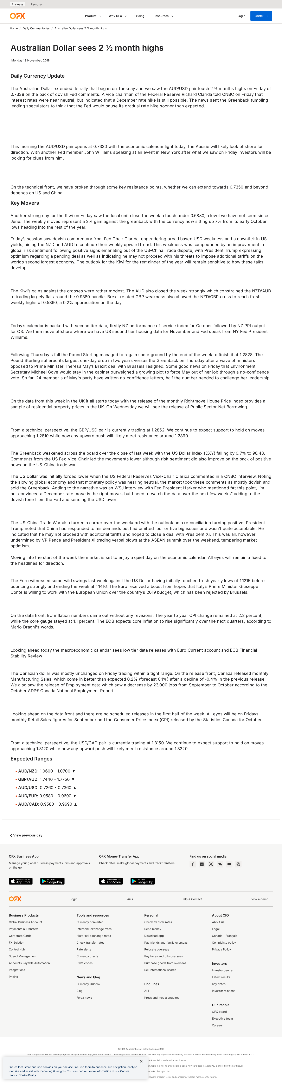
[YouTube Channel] (229, 864)
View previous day (27, 835)
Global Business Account (25, 922)
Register (258, 15)
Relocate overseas (156, 949)
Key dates (218, 984)
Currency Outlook (88, 984)
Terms (213, 1077)
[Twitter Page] (211, 864)
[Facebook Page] (193, 864)
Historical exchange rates (94, 935)
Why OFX (115, 16)
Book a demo (259, 899)
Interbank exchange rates (94, 929)
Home (14, 28)
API (146, 990)
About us (218, 922)
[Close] (141, 1061)
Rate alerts (84, 949)
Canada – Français (224, 935)
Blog (80, 990)
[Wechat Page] (220, 864)
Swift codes (84, 963)
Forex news (84, 997)
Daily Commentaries (36, 28)
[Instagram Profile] (238, 864)
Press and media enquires (161, 997)
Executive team (222, 1018)
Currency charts (87, 956)
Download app (154, 935)
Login (73, 899)
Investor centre (222, 970)
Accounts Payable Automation (29, 963)
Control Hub (17, 949)
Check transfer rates (90, 942)
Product (90, 16)
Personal (36, 4)
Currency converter (90, 922)
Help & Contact (191, 899)
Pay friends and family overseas (165, 942)
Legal (215, 929)
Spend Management (23, 956)
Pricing (139, 16)
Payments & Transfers (23, 929)
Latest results (221, 977)
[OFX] (17, 16)
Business (17, 4)
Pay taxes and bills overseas (163, 956)
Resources (161, 16)
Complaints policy (224, 942)
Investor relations (223, 990)
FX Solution (16, 942)
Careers (217, 1025)
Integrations (17, 970)
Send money (152, 929)
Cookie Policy (27, 1075)
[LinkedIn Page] (202, 864)
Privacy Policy (221, 949)
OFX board (219, 1011)
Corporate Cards (20, 935)
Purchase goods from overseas (165, 963)
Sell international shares (160, 970)
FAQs (129, 899)
